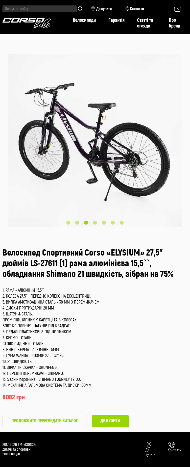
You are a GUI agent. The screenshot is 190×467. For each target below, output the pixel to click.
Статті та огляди (145, 23)
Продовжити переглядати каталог (44, 421)
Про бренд (174, 23)
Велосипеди (84, 20)
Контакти (136, 8)
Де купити (103, 8)
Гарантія (116, 20)
